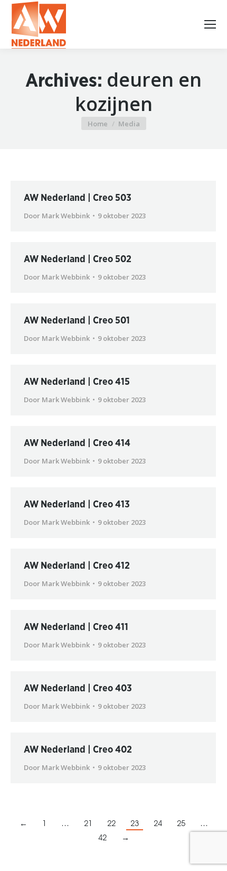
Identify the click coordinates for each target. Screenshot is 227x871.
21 (88, 822)
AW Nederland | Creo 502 (77, 259)
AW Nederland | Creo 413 (77, 504)
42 (102, 836)
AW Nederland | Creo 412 (77, 566)
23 (134, 822)
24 (158, 822)
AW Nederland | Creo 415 (77, 382)
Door (57, 215)
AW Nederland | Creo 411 (76, 627)
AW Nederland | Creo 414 (77, 443)
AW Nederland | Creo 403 (78, 688)
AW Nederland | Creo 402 (78, 750)
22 (111, 822)
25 (181, 822)
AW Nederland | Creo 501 (77, 321)
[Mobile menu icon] (210, 24)
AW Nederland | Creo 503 (77, 198)
